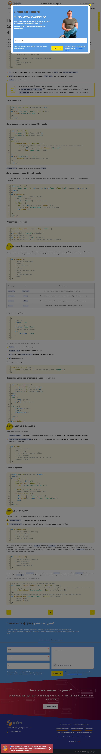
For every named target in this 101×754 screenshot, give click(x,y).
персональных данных (24, 750)
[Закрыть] (90, 5)
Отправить (56, 48)
